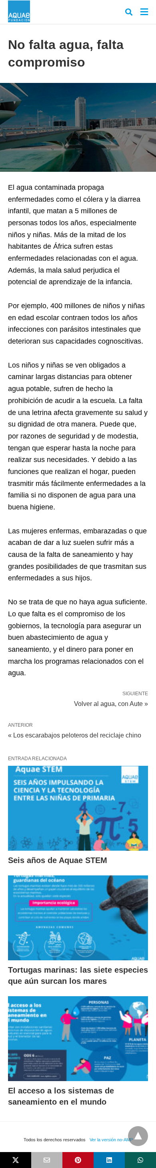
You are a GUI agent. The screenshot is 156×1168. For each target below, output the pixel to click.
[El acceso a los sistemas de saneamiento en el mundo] (78, 1038)
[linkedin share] (109, 1160)
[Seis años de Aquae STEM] (78, 808)
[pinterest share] (78, 1160)
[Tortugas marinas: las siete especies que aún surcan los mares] (78, 917)
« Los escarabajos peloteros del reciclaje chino (74, 735)
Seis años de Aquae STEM (57, 860)
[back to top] (138, 1136)
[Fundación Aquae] (19, 11)
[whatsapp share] (140, 1160)
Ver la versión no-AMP (111, 1139)
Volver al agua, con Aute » (111, 703)
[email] (46, 1160)
